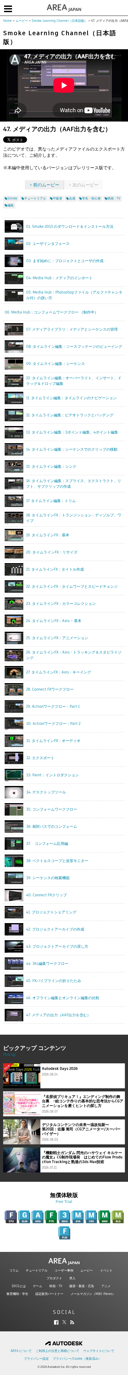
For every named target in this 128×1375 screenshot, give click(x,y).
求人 (72, 1278)
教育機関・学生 (17, 1293)
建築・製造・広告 (81, 1286)
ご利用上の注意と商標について (57, 1351)
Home (7, 20)
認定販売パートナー (49, 1293)
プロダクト (54, 1278)
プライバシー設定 (36, 1358)
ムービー (22, 20)
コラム (14, 1270)
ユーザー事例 (64, 1270)
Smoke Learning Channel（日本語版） (59, 20)
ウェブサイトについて (98, 1351)
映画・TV (55, 1286)
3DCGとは (18, 1286)
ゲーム (37, 1286)
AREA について (21, 1351)
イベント (106, 1270)
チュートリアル (37, 1270)
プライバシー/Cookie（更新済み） (77, 1358)
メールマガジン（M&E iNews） (93, 1293)
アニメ (106, 1286)
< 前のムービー (44, 185)
